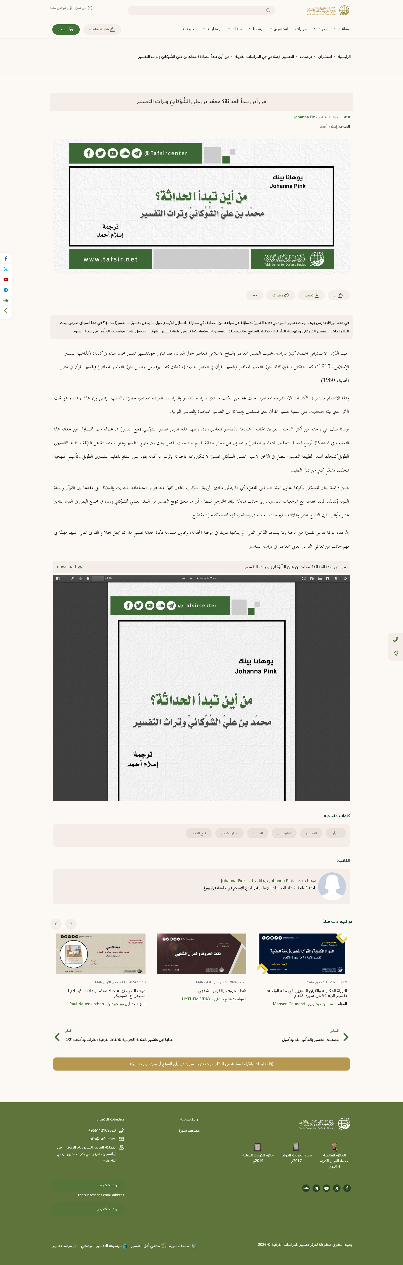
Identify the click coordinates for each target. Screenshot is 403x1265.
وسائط (257, 29)
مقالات (343, 29)
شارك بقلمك (99, 29)
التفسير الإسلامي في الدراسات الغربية (264, 57)
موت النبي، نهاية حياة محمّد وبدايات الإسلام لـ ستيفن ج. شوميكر (106, 993)
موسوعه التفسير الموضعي (101, 1246)
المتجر (63, 29)
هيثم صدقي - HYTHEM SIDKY (207, 999)
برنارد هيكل (229, 833)
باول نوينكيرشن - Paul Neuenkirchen (100, 1004)
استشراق (281, 29)
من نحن (81, 7)
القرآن (335, 833)
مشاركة (278, 295)
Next (70, 924)
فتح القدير (198, 833)
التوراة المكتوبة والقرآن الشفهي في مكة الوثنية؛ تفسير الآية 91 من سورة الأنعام (307, 993)
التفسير (311, 833)
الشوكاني (284, 833)
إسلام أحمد (328, 126)
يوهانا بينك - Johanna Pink (316, 117)
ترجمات (306, 57)
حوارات (301, 29)
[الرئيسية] (328, 10)
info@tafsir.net (103, 1139)
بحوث (322, 29)
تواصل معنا (58, 7)
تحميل (309, 295)
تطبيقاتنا (188, 29)
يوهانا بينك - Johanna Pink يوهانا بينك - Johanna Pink (268, 881)
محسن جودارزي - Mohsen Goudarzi (303, 1004)
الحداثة (258, 833)
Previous (56, 924)
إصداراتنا (213, 29)
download (67, 567)
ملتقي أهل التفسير (146, 1246)
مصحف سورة (189, 1131)
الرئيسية (344, 57)
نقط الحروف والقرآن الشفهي (222, 990)
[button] (254, 295)
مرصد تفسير (62, 1246)
